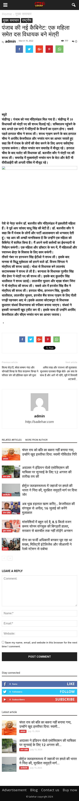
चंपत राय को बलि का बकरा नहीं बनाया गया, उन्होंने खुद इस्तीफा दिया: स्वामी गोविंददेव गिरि (49, 452)
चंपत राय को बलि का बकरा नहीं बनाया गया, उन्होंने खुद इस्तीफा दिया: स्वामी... (45, 724)
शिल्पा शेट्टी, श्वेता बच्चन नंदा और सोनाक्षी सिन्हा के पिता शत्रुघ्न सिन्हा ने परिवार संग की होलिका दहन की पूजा (20, 371)
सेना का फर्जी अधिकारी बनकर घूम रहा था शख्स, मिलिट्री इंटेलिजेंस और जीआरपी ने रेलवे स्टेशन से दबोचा (47, 544)
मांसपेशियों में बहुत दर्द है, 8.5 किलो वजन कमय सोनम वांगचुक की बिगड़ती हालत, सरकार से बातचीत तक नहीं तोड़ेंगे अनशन (47, 526)
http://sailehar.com (39, 422)
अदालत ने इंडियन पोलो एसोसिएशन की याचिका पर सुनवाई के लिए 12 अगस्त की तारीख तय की (46, 472)
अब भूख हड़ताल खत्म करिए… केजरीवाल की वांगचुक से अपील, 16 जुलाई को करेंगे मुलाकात (48, 508)
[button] (74, 5)
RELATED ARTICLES (11, 440)
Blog (34, 790)
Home (7, 13)
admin (10, 41)
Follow (67, 691)
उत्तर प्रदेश (6, 476)
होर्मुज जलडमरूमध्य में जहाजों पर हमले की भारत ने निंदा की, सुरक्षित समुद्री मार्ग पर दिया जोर (49, 490)
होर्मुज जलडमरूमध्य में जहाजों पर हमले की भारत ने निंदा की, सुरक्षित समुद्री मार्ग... (48, 761)
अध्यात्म (5, 458)
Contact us (50, 790)
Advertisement (14, 790)
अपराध (5, 548)
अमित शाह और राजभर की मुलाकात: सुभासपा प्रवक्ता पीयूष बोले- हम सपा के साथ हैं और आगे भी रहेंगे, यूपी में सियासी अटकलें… (58, 373)
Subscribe (65, 699)
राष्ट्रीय (26, 20)
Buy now (70, 790)
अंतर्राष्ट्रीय (6, 494)
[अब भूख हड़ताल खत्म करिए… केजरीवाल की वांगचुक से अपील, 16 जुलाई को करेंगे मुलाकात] (11, 508)
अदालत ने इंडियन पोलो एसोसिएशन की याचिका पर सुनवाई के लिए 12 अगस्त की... (47, 742)
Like (71, 683)
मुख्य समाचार (11, 20)
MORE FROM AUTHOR (36, 440)
